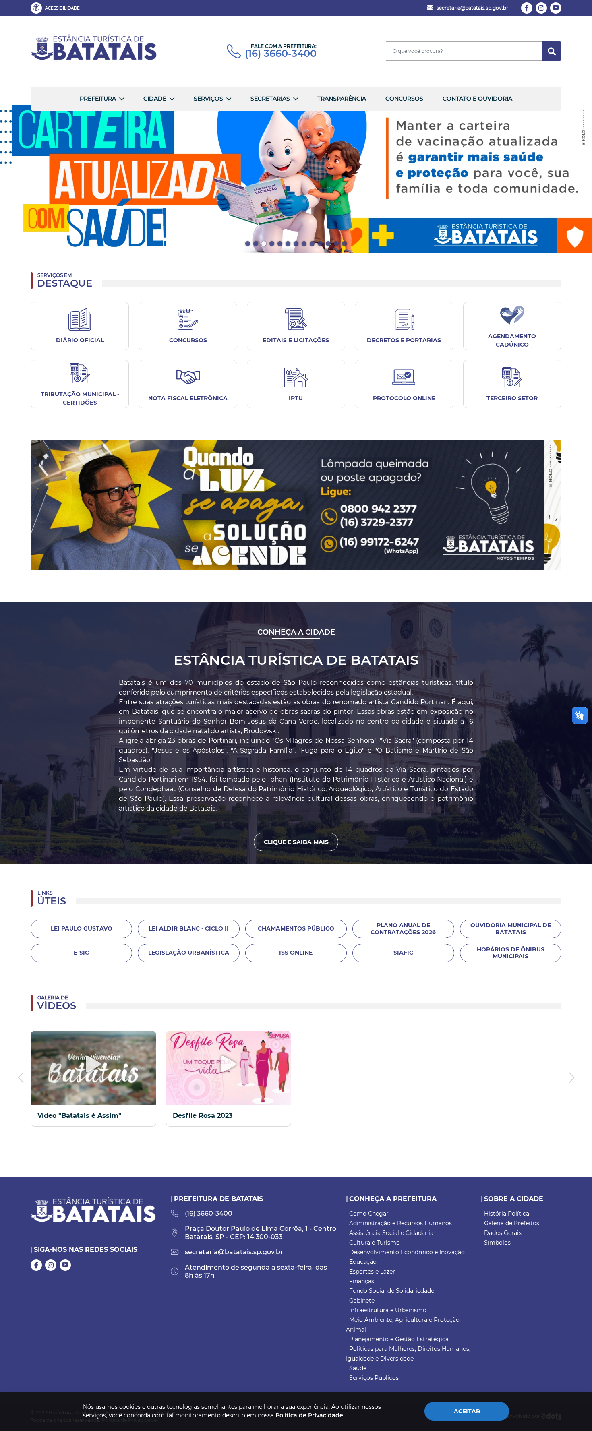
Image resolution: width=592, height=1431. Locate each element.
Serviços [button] (208, 98)
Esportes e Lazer (372, 1271)
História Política (506, 1213)
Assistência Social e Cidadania (391, 1233)
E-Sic (81, 952)
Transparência (341, 98)
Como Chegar (369, 1213)
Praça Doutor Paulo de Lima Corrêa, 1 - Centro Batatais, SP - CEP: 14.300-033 (260, 1233)
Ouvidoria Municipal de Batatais (510, 929)
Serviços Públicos (374, 1377)
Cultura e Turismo (374, 1242)
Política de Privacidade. (309, 1415)
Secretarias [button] (270, 98)
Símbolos (497, 1242)
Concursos (404, 98)
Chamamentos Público (296, 928)
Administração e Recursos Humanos (400, 1223)
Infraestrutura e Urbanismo (387, 1310)
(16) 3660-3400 (281, 53)
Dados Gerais (503, 1233)
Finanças (361, 1281)
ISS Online (296, 952)
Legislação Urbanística (188, 952)
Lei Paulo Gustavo (81, 928)
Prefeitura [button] (98, 98)
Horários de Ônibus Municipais (510, 953)
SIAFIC (403, 952)
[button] (57, 8)
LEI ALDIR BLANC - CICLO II (189, 928)
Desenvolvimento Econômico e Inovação (407, 1252)
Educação (363, 1262)
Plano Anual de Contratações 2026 (403, 929)
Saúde (357, 1368)
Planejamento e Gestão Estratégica (399, 1339)
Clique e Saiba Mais (296, 842)
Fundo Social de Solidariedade (391, 1291)
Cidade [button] (154, 98)
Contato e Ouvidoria (477, 98)
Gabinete (362, 1300)
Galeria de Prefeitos (511, 1223)
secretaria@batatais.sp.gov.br (234, 1252)
